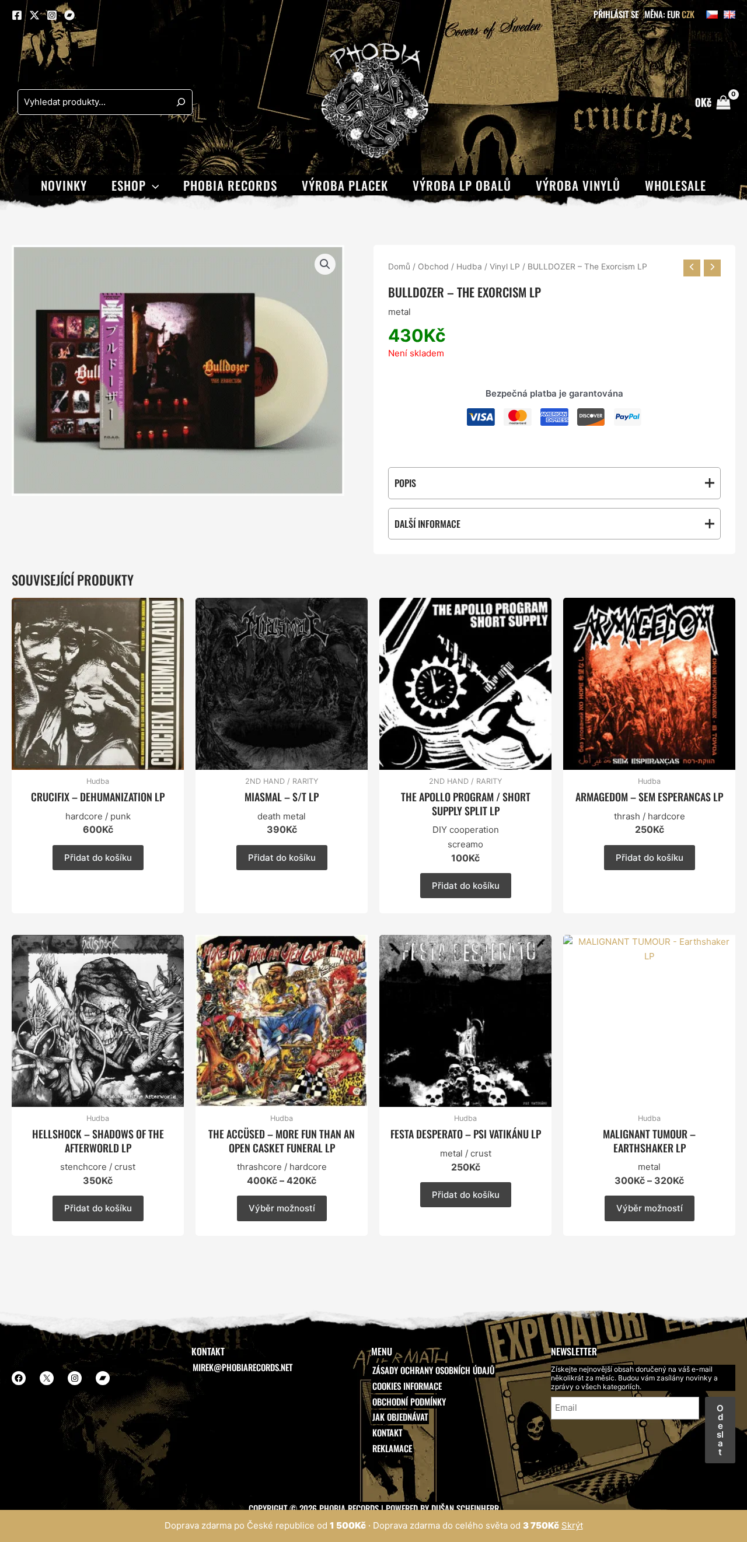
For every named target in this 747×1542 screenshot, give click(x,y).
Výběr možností (282, 1208)
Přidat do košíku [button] (98, 857)
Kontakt (387, 1432)
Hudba (469, 266)
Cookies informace (407, 1385)
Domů (399, 266)
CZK (688, 14)
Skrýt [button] (572, 1525)
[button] (152, 185)
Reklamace (392, 1448)
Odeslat (720, 1430)
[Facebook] (17, 15)
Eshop (128, 185)
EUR (673, 14)
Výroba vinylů (578, 185)
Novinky (64, 185)
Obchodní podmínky (409, 1401)
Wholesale (675, 185)
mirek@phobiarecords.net (242, 1367)
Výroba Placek (345, 185)
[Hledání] (181, 102)
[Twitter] (34, 15)
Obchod (433, 266)
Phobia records (230, 185)
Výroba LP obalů (462, 185)
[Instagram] (52, 15)
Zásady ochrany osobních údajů (433, 1370)
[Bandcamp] (69, 15)
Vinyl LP (505, 266)
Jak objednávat (400, 1416)
